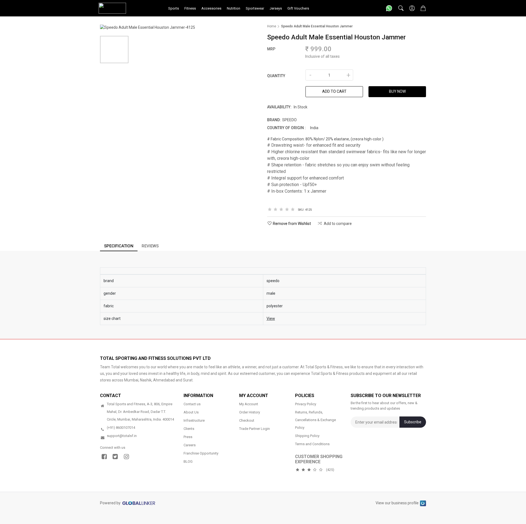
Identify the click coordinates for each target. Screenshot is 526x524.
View (271, 318)
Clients (189, 429)
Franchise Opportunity (201, 453)
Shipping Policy (307, 436)
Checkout (246, 420)
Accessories (211, 8)
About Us (191, 412)
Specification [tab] (118, 246)
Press (188, 437)
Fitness (190, 8)
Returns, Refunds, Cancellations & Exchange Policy (315, 420)
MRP (271, 49)
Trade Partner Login (254, 429)
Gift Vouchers (298, 8)
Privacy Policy (305, 404)
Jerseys (276, 8)
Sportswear (255, 8)
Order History (249, 412)
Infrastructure (194, 420)
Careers (190, 445)
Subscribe (412, 422)
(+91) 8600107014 (121, 427)
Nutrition (233, 8)
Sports (173, 8)
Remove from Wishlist (292, 223)
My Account (248, 404)
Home (271, 26)
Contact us (192, 404)
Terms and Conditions (312, 444)
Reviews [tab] (150, 246)
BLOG (188, 461)
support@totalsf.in (122, 436)
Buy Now (397, 91)
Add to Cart (334, 91)
